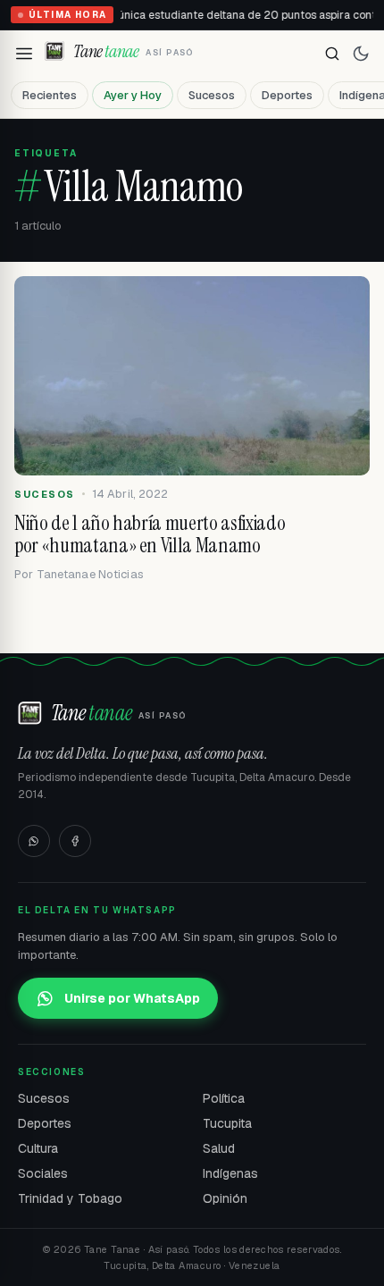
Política (224, 1098)
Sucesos (211, 95)
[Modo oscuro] (361, 54)
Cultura (38, 1148)
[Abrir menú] (24, 53)
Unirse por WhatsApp (132, 998)
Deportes (287, 95)
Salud (219, 1148)
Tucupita (227, 1123)
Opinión (225, 1198)
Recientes (49, 95)
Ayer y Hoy (133, 95)
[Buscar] (332, 54)
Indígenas (230, 1173)
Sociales (43, 1173)
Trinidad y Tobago (70, 1198)
